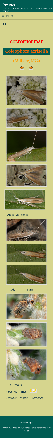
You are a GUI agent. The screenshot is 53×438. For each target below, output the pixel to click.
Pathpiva (9, 5)
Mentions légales (28, 422)
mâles (23, 398)
